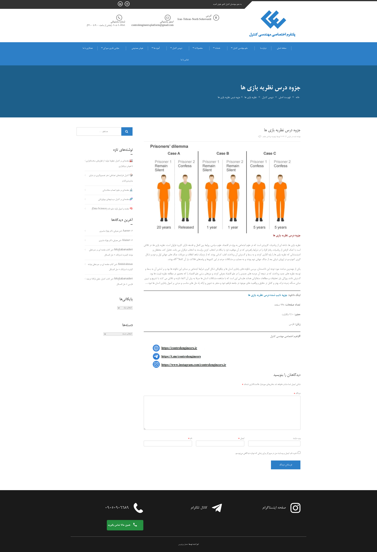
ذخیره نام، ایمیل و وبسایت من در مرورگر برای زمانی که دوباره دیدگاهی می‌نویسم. (266, 453)
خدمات (217, 48)
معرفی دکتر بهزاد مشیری (108, 231)
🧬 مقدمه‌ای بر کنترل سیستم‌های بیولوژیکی (115, 199)
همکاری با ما (87, 48)
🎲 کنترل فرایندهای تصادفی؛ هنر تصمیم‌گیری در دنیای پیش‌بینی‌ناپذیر (111, 178)
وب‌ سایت (296, 438)
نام (190, 438)
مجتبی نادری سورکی (111, 48)
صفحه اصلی (281, 48)
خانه (297, 97)
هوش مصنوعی (137, 48)
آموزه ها (157, 48)
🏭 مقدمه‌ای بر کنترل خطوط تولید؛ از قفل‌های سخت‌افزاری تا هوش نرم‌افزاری (109, 164)
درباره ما (263, 48)
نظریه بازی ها (250, 97)
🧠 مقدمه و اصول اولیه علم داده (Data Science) (112, 209)
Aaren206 (128, 231)
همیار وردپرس (183, 544)
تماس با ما (185, 60)
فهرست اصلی (284, 97)
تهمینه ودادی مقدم (269, 136)
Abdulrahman (125, 264)
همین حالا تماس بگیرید (119, 525)
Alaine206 (127, 240)
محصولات (198, 48)
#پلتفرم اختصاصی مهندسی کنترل (285, 336)
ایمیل (241, 438)
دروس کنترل (177, 48)
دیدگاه (297, 393)
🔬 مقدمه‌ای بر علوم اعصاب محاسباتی (117, 190)
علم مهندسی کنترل (240, 48)
